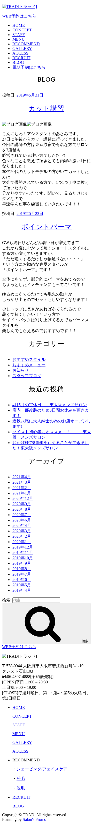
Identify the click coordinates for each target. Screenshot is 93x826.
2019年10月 (22, 558)
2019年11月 (22, 552)
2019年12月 (22, 547)
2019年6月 (21, 579)
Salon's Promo (34, 819)
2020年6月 (21, 520)
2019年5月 (21, 585)
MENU (18, 39)
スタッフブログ (26, 375)
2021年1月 (21, 493)
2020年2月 (21, 536)
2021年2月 (21, 487)
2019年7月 (21, 574)
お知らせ (20, 370)
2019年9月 (21, 563)
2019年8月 (21, 569)
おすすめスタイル (28, 359)
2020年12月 (22, 498)
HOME (18, 25)
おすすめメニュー (28, 365)
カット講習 (46, 109)
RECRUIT (21, 58)
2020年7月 (21, 514)
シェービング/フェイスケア (42, 769)
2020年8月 (21, 509)
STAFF (18, 34)
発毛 (21, 778)
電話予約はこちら (28, 67)
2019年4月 (21, 590)
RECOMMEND (26, 44)
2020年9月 (21, 504)
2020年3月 (21, 531)
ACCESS (20, 53)
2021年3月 (21, 482)
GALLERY (22, 48)
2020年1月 (21, 542)
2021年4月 (21, 477)
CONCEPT (22, 30)
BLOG (18, 62)
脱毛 (21, 788)
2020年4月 (21, 525)
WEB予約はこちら (19, 16)
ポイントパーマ (46, 227)
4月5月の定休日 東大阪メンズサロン (49, 405)
